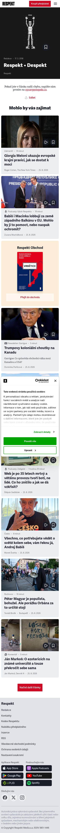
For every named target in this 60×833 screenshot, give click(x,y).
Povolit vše (30, 441)
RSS (3, 738)
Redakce (8, 58)
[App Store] (12, 768)
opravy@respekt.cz (36, 89)
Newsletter (13, 343)
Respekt (7, 73)
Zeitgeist (21, 469)
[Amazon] (12, 783)
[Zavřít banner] (55, 381)
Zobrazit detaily (42, 432)
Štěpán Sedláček (12, 492)
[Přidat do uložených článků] (53, 142)
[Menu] (55, 4)
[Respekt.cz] (8, 4)
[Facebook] (5, 800)
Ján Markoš (9, 673)
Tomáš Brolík (10, 613)
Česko (7, 534)
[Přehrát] (46, 142)
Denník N (20, 673)
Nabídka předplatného (13, 727)
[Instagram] (22, 800)
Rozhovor (8, 594)
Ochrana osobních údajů (14, 749)
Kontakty (6, 715)
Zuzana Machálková (13, 235)
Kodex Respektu (10, 721)
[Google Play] (12, 776)
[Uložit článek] (46, 47)
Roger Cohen (10, 170)
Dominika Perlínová (13, 367)
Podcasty (12, 211)
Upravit (28, 450)
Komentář (12, 654)
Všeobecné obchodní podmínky (18, 744)
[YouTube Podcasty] (39, 776)
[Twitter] (13, 800)
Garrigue (23, 343)
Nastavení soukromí (12, 755)
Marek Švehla (10, 553)
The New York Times (26, 170)
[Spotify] (39, 783)
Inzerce (5, 732)
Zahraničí (8, 151)
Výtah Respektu (24, 211)
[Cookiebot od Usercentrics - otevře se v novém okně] (36, 381)
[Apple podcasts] (39, 768)
